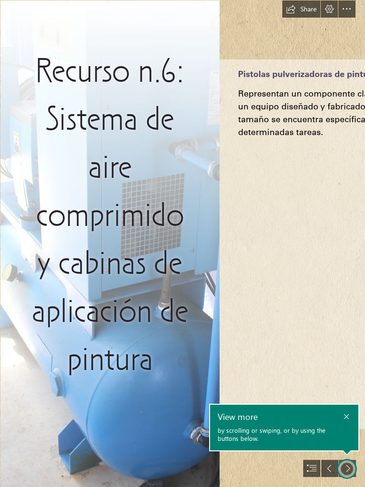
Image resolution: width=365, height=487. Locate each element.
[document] (182, 243)
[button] (301, 9)
